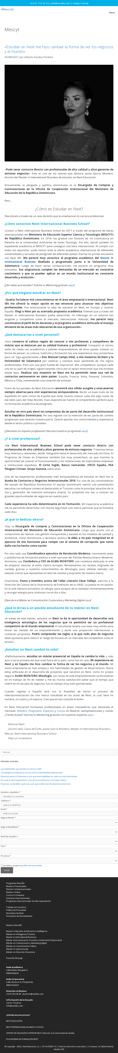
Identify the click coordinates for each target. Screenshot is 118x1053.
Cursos (61, 711)
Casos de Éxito (32, 729)
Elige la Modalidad (10, 827)
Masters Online (13, 892)
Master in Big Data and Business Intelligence (26, 931)
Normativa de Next (15, 913)
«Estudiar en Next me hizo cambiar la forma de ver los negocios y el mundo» (59, 49)
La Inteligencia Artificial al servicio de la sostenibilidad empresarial (31, 772)
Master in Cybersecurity (17, 949)
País (3, 846)
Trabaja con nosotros (16, 907)
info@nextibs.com (60, 3)
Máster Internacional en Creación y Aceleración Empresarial (34, 940)
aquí (71, 285)
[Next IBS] (8, 12)
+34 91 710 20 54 (39, 3)
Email (4, 809)
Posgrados (34, 711)
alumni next (15, 729)
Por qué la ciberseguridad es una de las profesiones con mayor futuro (34, 780)
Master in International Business (90, 729)
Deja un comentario (20, 738)
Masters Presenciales (16, 886)
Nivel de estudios (9, 836)
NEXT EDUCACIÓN (14, 1021)
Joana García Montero (56, 729)
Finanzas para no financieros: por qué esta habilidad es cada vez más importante (39, 776)
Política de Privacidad (16, 910)
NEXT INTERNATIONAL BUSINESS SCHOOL (25, 1027)
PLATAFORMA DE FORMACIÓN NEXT (22, 1039)
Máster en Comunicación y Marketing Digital (26, 943)
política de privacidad (32, 865)
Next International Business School (35, 733)
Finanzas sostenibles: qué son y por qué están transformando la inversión (36, 783)
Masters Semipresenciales (18, 889)
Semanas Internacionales (18, 898)
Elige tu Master (8, 817)
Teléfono (6, 800)
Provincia (6, 855)
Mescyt (9, 733)
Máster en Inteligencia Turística (20, 934)
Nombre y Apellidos (10, 792)
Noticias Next (16, 724)
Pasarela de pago (14, 958)
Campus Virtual (80, 3)
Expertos (48, 711)
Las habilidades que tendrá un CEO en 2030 (21, 769)
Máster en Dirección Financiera (20, 952)
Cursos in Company (15, 895)
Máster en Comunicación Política (21, 946)
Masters (22, 711)
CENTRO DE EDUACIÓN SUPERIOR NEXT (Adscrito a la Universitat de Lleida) (40, 1033)
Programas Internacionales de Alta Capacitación (28, 901)
